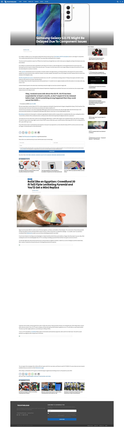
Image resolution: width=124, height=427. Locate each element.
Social (41, 1)
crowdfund (33, 331)
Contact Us (101, 425)
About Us (96, 425)
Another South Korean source (26, 77)
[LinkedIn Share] (26, 132)
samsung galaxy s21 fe (41, 154)
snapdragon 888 (61, 154)
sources (24, 71)
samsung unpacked (51, 154)
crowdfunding (30, 376)
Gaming (36, 1)
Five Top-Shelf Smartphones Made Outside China (74, 171)
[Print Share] (38, 132)
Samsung (33, 154)
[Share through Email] (35, 132)
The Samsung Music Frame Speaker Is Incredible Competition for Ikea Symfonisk (51, 171)
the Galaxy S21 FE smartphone (61, 56)
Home (20, 1)
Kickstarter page (40, 367)
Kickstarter (29, 233)
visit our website (23, 149)
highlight (36, 376)
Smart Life (30, 1)
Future (46, 1)
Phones (25, 1)
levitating (48, 376)
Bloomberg (21, 114)
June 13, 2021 (33, 103)
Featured (28, 154)
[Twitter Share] (23, 132)
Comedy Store (30, 413)
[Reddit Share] (29, 132)
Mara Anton (35, 190)
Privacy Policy (90, 425)
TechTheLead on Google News (29, 136)
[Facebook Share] (20, 132)
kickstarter (42, 376)
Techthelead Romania (21, 413)
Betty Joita (27, 49)
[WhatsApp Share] (32, 132)
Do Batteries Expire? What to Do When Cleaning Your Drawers (28, 392)
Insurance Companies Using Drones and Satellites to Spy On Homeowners (73, 392)
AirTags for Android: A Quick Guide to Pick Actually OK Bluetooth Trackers (29, 171)
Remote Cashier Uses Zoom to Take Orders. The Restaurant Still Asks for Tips (51, 392)
